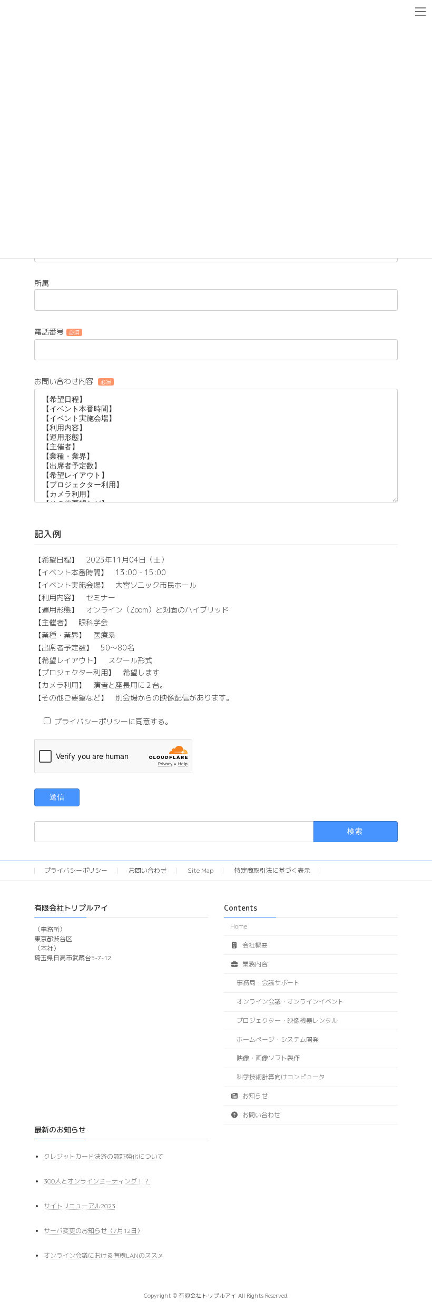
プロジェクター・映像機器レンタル (287, 1020)
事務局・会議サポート (268, 982)
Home (238, 926)
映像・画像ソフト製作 (268, 1057)
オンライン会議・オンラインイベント (290, 1001)
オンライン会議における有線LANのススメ (104, 1255)
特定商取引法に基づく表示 (272, 870)
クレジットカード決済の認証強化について (104, 1156)
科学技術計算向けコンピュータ (281, 1076)
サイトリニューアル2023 (79, 1205)
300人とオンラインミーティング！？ (97, 1181)
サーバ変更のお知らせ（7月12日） (93, 1230)
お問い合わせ (147, 870)
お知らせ (254, 1095)
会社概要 (254, 945)
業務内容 (254, 964)
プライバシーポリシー (75, 870)
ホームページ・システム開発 (278, 1039)
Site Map (200, 870)
